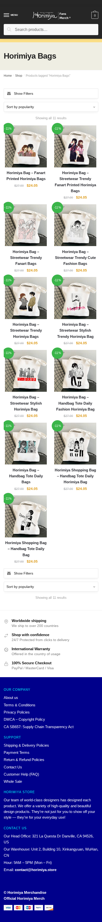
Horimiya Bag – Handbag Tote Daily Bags (26, 476)
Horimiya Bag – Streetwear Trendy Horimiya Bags (26, 330)
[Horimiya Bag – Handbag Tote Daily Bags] (26, 443)
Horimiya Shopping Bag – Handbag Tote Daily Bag (26, 549)
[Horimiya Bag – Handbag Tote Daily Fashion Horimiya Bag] (75, 371)
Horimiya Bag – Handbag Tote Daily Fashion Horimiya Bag (75, 403)
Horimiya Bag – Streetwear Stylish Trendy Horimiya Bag (75, 330)
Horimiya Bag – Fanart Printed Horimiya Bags (26, 176)
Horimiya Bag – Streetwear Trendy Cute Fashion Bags (75, 258)
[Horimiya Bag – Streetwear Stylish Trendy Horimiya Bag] (75, 298)
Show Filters (23, 93)
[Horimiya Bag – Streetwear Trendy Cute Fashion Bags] (75, 225)
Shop (18, 75)
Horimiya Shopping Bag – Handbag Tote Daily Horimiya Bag (75, 476)
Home (8, 75)
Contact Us (13, 767)
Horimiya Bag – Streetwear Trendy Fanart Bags (26, 258)
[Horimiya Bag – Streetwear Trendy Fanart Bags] (26, 225)
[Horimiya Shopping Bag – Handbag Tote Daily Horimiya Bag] (75, 443)
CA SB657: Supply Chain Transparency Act (39, 727)
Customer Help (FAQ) (21, 774)
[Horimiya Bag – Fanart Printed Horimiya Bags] (26, 146)
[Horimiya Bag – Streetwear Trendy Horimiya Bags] (26, 298)
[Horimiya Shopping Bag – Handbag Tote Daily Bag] (26, 516)
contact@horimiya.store (35, 870)
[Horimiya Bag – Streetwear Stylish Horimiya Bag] (26, 371)
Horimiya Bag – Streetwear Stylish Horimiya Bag (26, 403)
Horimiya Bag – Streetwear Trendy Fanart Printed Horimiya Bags (75, 182)
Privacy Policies (17, 712)
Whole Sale (13, 781)
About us (11, 697)
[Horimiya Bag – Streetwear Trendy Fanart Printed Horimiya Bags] (75, 146)
